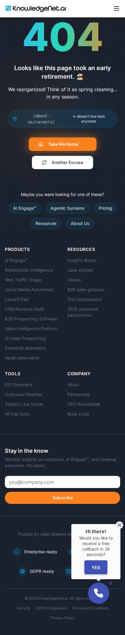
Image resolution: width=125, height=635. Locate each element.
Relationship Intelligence (29, 270)
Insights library (81, 260)
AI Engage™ (24, 208)
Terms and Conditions (90, 608)
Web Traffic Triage (23, 279)
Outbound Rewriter (23, 394)
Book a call (78, 413)
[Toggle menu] (116, 8)
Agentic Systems (67, 208)
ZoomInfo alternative (25, 348)
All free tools (17, 413)
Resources (46, 223)
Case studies (80, 270)
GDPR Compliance (51, 608)
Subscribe (62, 497)
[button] (98, 593)
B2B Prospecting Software (31, 318)
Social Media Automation (29, 289)
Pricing (105, 208)
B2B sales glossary (85, 289)
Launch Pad (17, 299)
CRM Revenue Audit (24, 309)
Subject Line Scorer (24, 404)
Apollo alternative (22, 357)
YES (96, 567)
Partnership (78, 394)
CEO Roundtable (83, 404)
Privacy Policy (62, 617)
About (73, 384)
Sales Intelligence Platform (31, 328)
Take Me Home (63, 144)
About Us (80, 223)
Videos (74, 279)
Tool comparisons (84, 299)
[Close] (119, 525)
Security (23, 608)
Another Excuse (67, 162)
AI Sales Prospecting (25, 338)
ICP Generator (19, 384)
